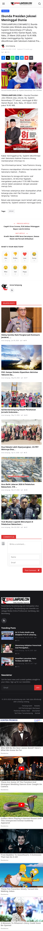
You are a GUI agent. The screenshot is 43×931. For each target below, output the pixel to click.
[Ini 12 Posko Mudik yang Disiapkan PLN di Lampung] (7, 635)
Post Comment (30, 570)
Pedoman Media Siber (22, 711)
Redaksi (37, 706)
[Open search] (39, 3)
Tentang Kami (27, 706)
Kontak (37, 713)
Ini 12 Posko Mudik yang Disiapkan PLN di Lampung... (26, 633)
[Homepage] (21, 3)
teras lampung (16, 285)
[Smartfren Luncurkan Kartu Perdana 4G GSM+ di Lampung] (7, 661)
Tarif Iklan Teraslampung (24, 713)
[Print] (31, 58)
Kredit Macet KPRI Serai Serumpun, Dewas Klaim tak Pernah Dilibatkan (21, 237)
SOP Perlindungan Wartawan (29, 708)
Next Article (20, 233)
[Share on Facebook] (3, 58)
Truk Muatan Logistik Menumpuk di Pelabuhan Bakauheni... (17, 523)
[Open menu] (3, 3)
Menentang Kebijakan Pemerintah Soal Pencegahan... (28, 646)
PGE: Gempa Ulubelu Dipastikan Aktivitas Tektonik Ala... (19, 373)
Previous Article (22, 223)
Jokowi (11, 211)
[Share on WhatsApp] (13, 58)
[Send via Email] (26, 58)
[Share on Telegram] (22, 58)
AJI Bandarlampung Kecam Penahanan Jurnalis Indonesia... (18, 410)
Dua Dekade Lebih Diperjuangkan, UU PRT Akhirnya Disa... (19, 448)
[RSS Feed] (12, 290)
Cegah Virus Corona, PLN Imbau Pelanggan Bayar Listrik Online (21, 227)
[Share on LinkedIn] (17, 58)
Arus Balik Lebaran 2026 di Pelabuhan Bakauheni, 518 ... (18, 485)
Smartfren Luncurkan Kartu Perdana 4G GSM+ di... (25, 659)
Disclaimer (36, 711)
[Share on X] (8, 58)
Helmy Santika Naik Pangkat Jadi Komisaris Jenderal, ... (20, 336)
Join (37, 687)
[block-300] (21, 130)
